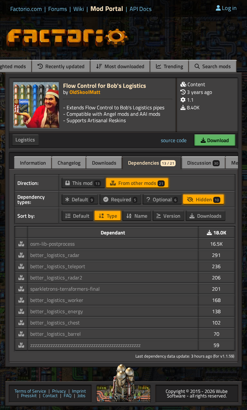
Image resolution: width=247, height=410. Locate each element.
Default (81, 199)
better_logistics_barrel (55, 334)
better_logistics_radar (54, 255)
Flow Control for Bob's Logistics (104, 85)
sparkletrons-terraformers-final (65, 289)
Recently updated (64, 66)
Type (111, 216)
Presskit (29, 396)
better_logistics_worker (56, 300)
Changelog (69, 163)
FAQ (67, 396)
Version (171, 216)
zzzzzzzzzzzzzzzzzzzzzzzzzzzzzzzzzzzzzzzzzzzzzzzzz (85, 345)
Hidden (207, 199)
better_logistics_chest (55, 322)
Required (123, 199)
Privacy (59, 391)
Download (217, 140)
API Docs (140, 9)
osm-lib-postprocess (52, 244)
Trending (172, 66)
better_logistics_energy (56, 311)
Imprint (79, 391)
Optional (164, 199)
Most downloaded (123, 66)
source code (174, 140)
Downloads (104, 163)
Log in (229, 8)
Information (33, 163)
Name (140, 216)
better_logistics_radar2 (56, 277)
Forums (57, 9)
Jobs (82, 396)
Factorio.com (26, 9)
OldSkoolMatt (84, 92)
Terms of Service (30, 391)
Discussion (202, 163)
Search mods (216, 66)
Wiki (78, 9)
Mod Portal (106, 8)
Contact (50, 396)
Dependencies (151, 163)
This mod (85, 183)
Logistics (25, 139)
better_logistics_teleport (57, 266)
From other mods (140, 183)
